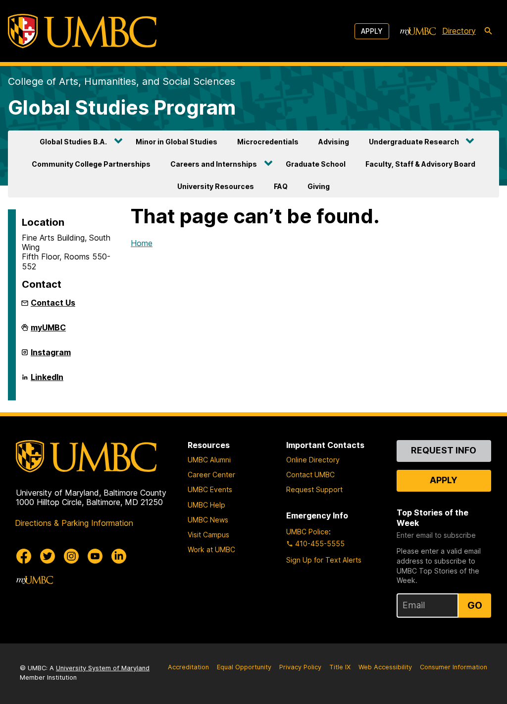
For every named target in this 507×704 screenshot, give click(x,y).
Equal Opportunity (244, 667)
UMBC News (208, 519)
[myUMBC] (418, 31)
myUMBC (48, 331)
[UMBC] (82, 31)
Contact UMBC (310, 474)
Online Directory (313, 459)
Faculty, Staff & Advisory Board (420, 164)
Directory (459, 31)
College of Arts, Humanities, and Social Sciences (121, 81)
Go (474, 605)
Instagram (51, 356)
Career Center (211, 474)
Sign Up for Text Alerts (323, 560)
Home (141, 243)
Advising (333, 141)
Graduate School (316, 164)
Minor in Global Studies (176, 141)
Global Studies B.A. (73, 141)
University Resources (215, 186)
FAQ (281, 186)
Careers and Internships (213, 164)
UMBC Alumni (209, 459)
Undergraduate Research (414, 141)
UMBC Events (210, 489)
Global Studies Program (122, 107)
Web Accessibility (385, 667)
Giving (318, 186)
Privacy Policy (300, 667)
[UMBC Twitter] (47, 556)
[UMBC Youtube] (95, 556)
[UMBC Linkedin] (119, 556)
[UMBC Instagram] (71, 556)
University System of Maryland (103, 668)
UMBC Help (206, 505)
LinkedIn (47, 381)
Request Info (443, 450)
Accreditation (188, 667)
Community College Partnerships (91, 164)
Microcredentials (268, 141)
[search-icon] (488, 31)
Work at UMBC (211, 549)
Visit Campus (208, 534)
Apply (372, 31)
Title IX (340, 667)
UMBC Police (307, 531)
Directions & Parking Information (74, 523)
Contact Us (53, 303)
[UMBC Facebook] (24, 556)
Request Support (314, 489)
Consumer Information (453, 667)
